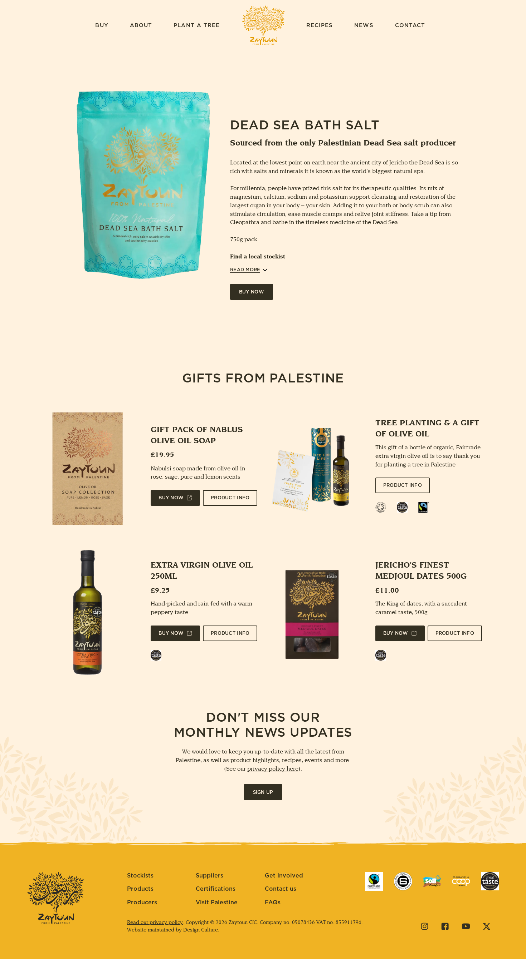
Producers (142, 902)
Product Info (230, 498)
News (363, 25)
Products (140, 889)
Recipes (319, 25)
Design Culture (200, 930)
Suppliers (209, 876)
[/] (374, 881)
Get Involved (284, 876)
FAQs (273, 902)
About (141, 25)
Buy (101, 25)
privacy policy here (272, 769)
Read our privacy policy (155, 922)
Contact (410, 25)
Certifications (215, 889)
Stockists (140, 876)
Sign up (263, 792)
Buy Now (251, 292)
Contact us (280, 889)
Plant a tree (197, 25)
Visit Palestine (217, 902)
